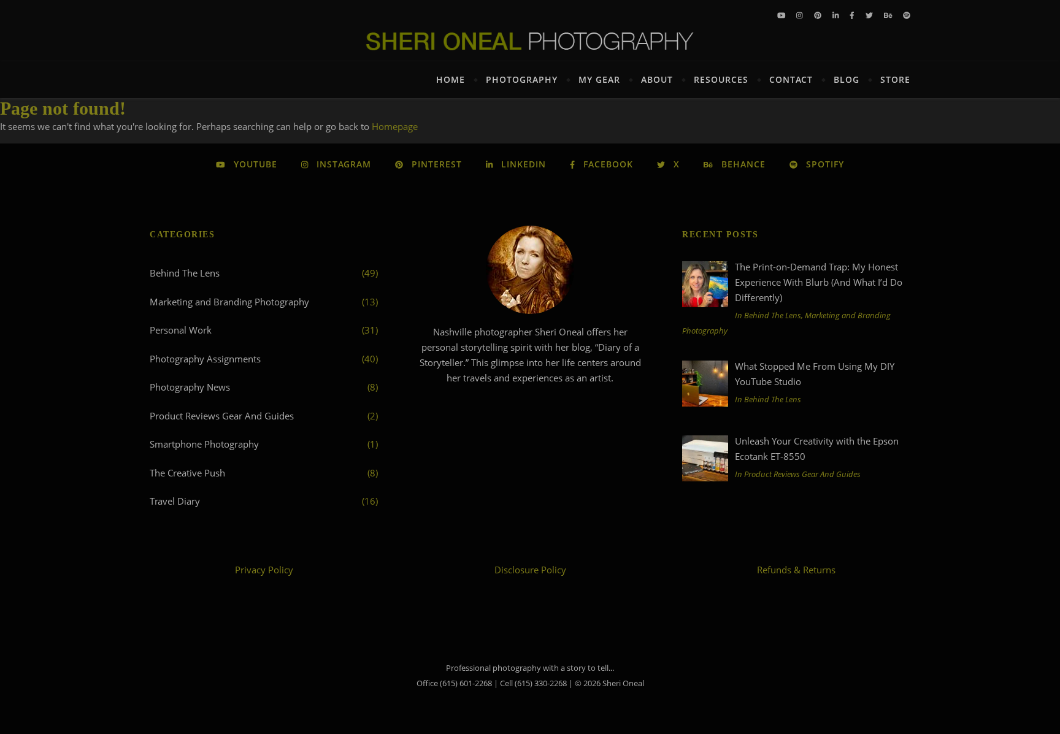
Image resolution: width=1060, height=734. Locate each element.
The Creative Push (187, 473)
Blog (846, 79)
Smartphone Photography (204, 444)
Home (450, 79)
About (657, 79)
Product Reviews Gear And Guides (222, 416)
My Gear (599, 79)
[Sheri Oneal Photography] (530, 41)
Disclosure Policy (530, 570)
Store (895, 79)
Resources (721, 79)
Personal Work (181, 330)
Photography (522, 79)
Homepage (395, 126)
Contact (791, 79)
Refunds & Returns (796, 570)
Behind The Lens (185, 273)
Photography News (190, 387)
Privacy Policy (264, 570)
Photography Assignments (205, 359)
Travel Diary (175, 501)
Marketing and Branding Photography (229, 302)
